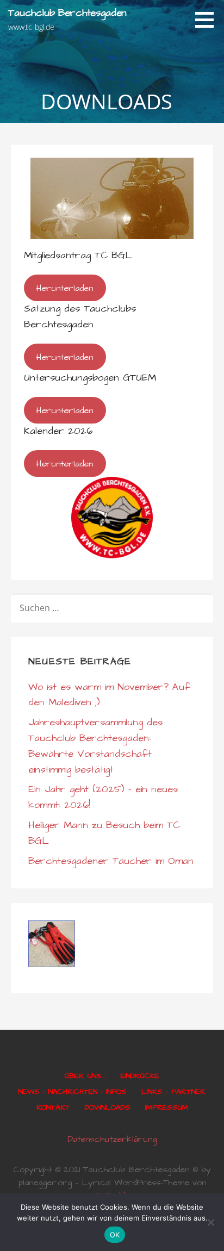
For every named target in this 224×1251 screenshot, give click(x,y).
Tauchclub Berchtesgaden (67, 13)
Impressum (166, 1107)
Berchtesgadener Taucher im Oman (111, 861)
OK (115, 1234)
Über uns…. (85, 1075)
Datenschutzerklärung (112, 1139)
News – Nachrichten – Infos (72, 1091)
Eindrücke (140, 1075)
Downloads (107, 1107)
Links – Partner (173, 1091)
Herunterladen (64, 288)
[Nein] (210, 1222)
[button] (208, 19)
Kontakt (53, 1107)
